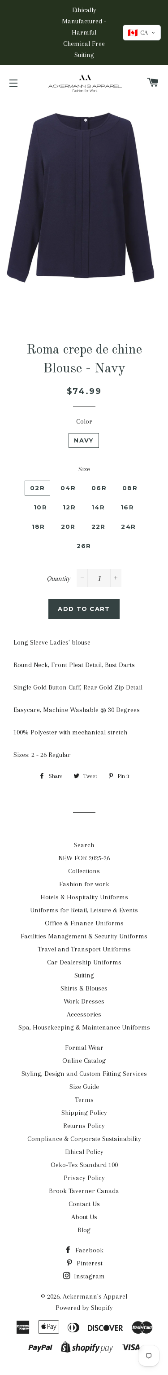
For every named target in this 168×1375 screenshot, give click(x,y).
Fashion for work (84, 884)
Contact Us (84, 1204)
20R (68, 526)
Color (84, 421)
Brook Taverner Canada (84, 1191)
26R (84, 545)
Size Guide (84, 1087)
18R (38, 526)
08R (130, 487)
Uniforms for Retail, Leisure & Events (84, 910)
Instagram (88, 1276)
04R (68, 487)
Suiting (84, 975)
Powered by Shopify (84, 1308)
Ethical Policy (84, 1152)
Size (84, 469)
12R (69, 507)
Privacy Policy (84, 1178)
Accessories (84, 1014)
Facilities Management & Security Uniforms (84, 936)
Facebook (88, 1250)
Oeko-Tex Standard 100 (84, 1165)
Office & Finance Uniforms (84, 923)
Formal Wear (84, 1047)
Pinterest (89, 1263)
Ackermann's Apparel (95, 1296)
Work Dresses (84, 1001)
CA (138, 32)
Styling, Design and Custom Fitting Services (84, 1074)
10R (40, 507)
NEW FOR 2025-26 (84, 858)
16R (127, 507)
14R (98, 507)
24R (128, 526)
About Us (84, 1217)
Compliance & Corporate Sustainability (84, 1139)
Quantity (58, 579)
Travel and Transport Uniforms (84, 949)
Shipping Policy (84, 1113)
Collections (84, 871)
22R (98, 526)
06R (99, 487)
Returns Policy (84, 1126)
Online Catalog (84, 1061)
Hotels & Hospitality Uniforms (84, 897)
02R (37, 487)
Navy (83, 440)
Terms (84, 1100)
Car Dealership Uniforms (84, 962)
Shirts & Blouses (84, 988)
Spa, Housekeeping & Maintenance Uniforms (84, 1027)
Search (84, 845)
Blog (84, 1230)
